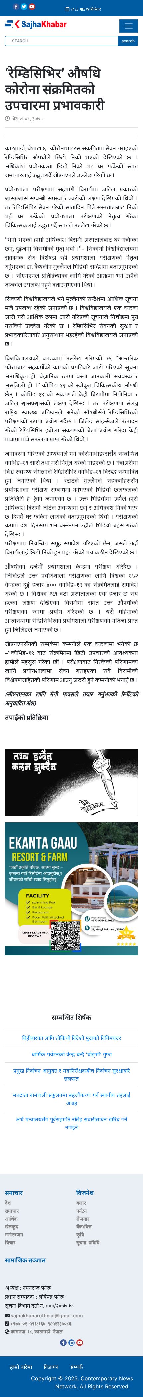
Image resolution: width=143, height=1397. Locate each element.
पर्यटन (81, 1211)
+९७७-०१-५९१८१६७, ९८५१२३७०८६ (40, 1323)
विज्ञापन (51, 1367)
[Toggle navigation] (128, 26)
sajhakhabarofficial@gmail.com (47, 1315)
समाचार (12, 1211)
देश (8, 1203)
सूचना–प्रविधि (87, 1242)
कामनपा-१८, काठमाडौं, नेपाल (37, 1331)
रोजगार (82, 1219)
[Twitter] (24, 6)
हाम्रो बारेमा (21, 1367)
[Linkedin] (71, 1342)
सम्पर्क (76, 1367)
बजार (81, 1203)
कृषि (80, 1234)
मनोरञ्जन (14, 1234)
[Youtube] (32, 6)
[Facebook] (16, 6)
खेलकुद (11, 1226)
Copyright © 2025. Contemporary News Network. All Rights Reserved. (82, 1382)
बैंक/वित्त (84, 1226)
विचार (10, 1242)
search (128, 40)
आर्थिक (11, 1219)
